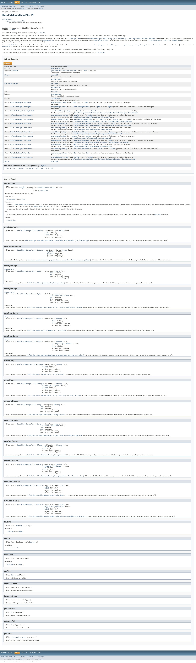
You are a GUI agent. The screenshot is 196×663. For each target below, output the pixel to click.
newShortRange (56, 149)
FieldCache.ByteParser (81, 107)
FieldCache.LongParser (81, 140)
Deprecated (32, 2)
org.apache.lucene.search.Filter (15, 21)
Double (29, 115)
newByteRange (56, 102)
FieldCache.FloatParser (82, 123)
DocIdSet (15, 71)
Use (22, 2)
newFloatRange (56, 123)
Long (29, 140)
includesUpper (56, 98)
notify (28, 168)
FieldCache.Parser (11, 83)
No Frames (30, 6)
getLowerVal (55, 79)
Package (10, 2)
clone (7, 168)
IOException (43, 190)
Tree (26, 2)
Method (22, 8)
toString (54, 161)
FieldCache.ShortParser (82, 149)
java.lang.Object (7, 19)
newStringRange (56, 157)
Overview (3, 2)
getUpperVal (55, 87)
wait (42, 168)
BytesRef (30, 111)
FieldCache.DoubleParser (83, 119)
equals (53, 68)
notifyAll (35, 168)
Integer (30, 132)
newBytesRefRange (57, 111)
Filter (12, 30)
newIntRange (55, 132)
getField (54, 75)
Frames (23, 6)
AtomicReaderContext (68, 71)
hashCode (54, 92)
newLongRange (56, 140)
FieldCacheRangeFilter (18, 102)
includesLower (56, 94)
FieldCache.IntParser (80, 132)
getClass (21, 168)
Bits (85, 71)
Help (39, 2)
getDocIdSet (55, 71)
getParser (54, 83)
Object (59, 68)
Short (29, 149)
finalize (13, 168)
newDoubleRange (56, 115)
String (6, 75)
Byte (29, 102)
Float (29, 123)
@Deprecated (10, 269)
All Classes (41, 6)
